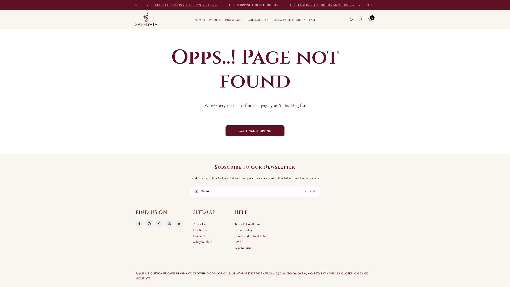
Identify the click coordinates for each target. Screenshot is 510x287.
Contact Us (200, 236)
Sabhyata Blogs (202, 242)
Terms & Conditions (247, 224)
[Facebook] (139, 224)
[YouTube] (169, 224)
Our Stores (200, 230)
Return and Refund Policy (251, 236)
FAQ (237, 242)
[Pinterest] (159, 224)
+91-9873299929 (251, 273)
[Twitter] (179, 224)
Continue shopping (255, 131)
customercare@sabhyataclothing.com (183, 273)
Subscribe (308, 191)
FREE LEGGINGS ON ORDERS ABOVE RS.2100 (180, 5)
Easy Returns (242, 248)
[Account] (360, 19)
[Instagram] (149, 224)
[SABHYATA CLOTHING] (146, 19)
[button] (226, 20)
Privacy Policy (243, 230)
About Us (199, 224)
